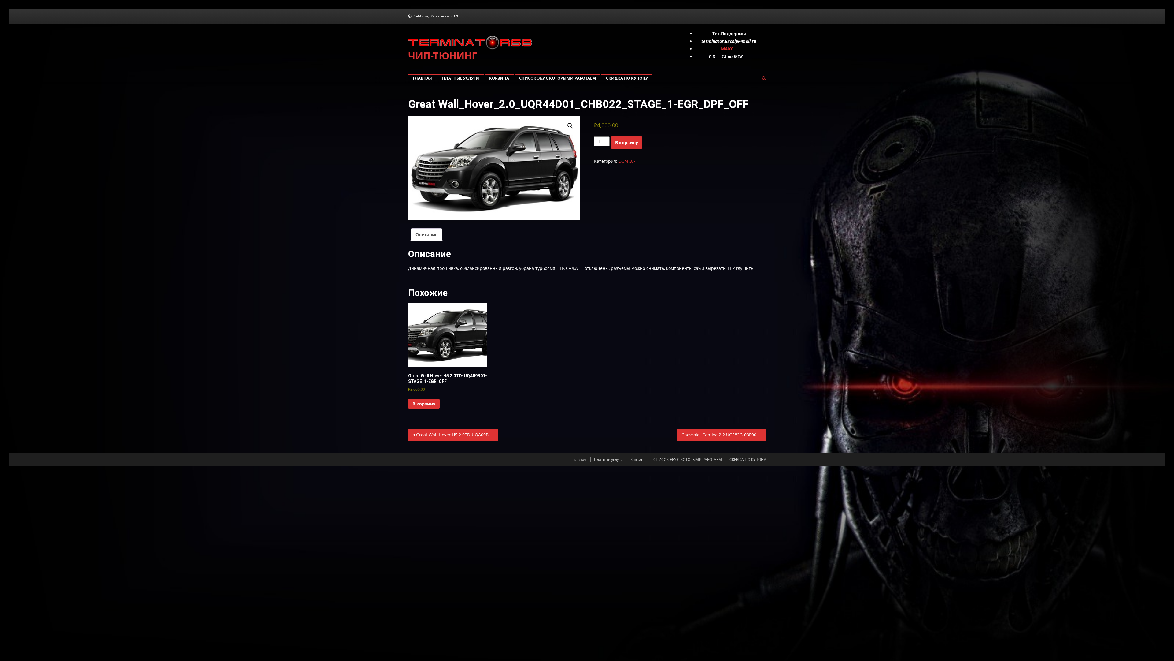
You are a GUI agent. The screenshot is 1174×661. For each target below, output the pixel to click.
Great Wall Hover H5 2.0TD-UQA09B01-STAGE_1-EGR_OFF (457, 435)
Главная (422, 78)
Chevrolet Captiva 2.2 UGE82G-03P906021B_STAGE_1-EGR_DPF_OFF (723, 435)
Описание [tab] (426, 234)
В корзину (626, 142)
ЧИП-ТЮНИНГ (442, 55)
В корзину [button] (423, 404)
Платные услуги (460, 78)
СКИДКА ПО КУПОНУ (627, 78)
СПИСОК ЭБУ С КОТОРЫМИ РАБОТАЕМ (557, 78)
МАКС (727, 49)
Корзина (499, 78)
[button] (570, 125)
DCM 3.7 (627, 161)
